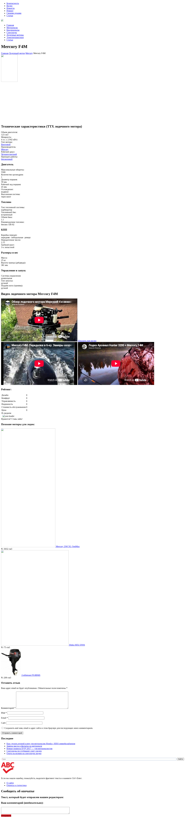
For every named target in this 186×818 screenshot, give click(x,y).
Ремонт (10, 11)
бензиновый (7, 159)
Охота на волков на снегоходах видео (24, 753)
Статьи (10, 15)
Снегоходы (12, 32)
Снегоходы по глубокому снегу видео (24, 751)
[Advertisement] (82, 103)
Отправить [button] (6, 815)
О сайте (10, 783)
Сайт (3, 723)
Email (4, 718)
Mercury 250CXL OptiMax (68, 546)
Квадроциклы (13, 30)
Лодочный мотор (17, 53)
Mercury (29, 53)
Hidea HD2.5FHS (77, 645)
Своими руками (14, 13)
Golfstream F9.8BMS (31, 675)
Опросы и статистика (17, 785)
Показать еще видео (87, 341)
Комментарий (8, 708)
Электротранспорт (15, 37)
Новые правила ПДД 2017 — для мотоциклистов (29, 748)
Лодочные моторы (15, 35)
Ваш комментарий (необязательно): (22, 802)
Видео (9, 6)
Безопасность (13, 3)
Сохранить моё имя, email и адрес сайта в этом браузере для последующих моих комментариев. (48, 728)
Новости (11, 8)
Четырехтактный (9, 154)
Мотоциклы (12, 27)
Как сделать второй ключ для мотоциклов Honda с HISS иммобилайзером (41, 743)
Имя (4, 713)
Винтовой (5, 144)
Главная (10, 25)
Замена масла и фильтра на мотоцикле (24, 746)
